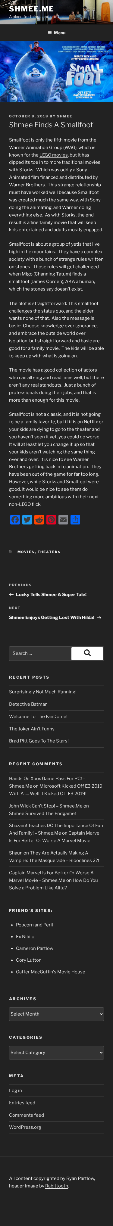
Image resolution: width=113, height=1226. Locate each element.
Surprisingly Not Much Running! (43, 692)
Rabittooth (56, 1186)
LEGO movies (53, 155)
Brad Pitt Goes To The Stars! (39, 741)
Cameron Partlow (34, 948)
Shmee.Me (31, 9)
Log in (15, 1090)
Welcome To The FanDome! (38, 716)
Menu (59, 32)
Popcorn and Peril (34, 925)
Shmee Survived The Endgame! (42, 813)
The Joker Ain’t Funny (32, 729)
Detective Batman (28, 704)
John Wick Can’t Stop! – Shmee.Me (46, 806)
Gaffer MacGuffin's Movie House (50, 972)
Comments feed (26, 1115)
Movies (26, 552)
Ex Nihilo (25, 936)
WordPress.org (25, 1127)
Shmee (64, 116)
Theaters (49, 552)
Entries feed (22, 1103)
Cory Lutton (29, 960)
